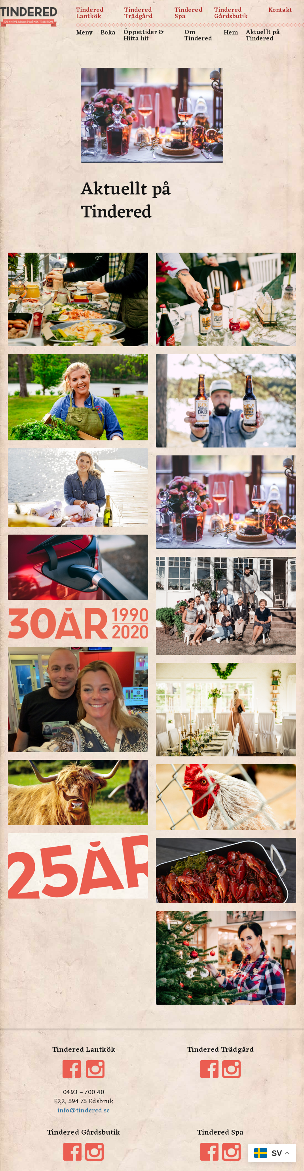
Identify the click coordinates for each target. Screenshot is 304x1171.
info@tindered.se (83, 1110)
